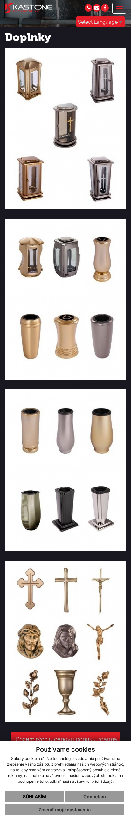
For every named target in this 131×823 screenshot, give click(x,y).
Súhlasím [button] (34, 796)
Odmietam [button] (94, 796)
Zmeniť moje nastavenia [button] (64, 809)
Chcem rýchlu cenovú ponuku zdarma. (67, 739)
